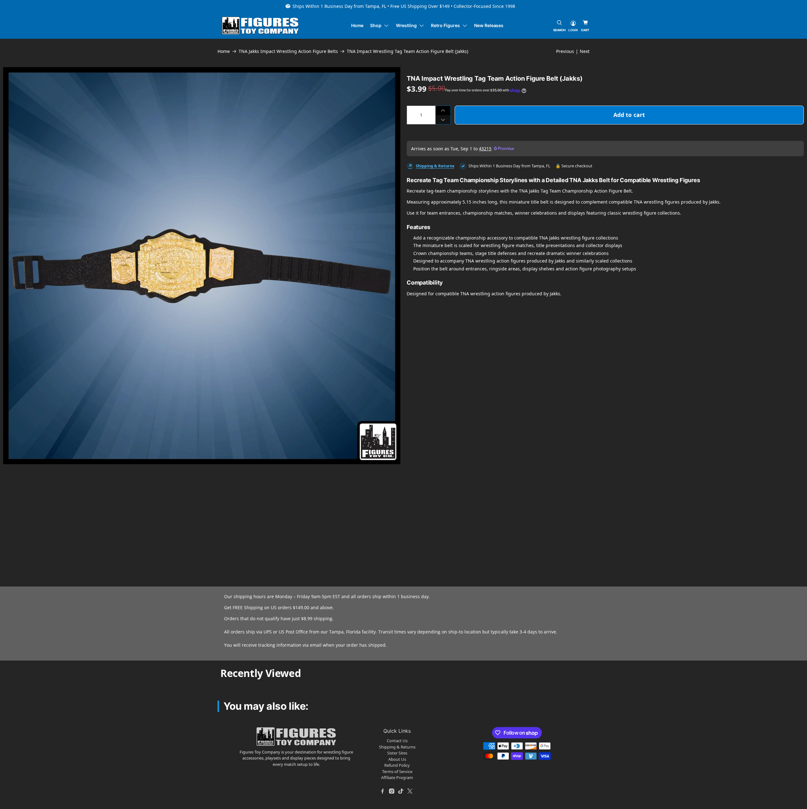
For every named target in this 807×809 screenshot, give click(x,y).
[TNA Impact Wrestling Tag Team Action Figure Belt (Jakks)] (201, 265)
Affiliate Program (397, 777)
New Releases (488, 25)
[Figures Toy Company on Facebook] (382, 791)
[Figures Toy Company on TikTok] (401, 791)
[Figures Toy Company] (260, 26)
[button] (162, 508)
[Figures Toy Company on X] (410, 791)
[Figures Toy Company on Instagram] (392, 791)
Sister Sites (397, 753)
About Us (397, 759)
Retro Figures (445, 25)
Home (357, 25)
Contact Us (397, 740)
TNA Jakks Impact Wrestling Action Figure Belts (288, 51)
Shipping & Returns (435, 166)
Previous (565, 51)
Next (584, 51)
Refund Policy (397, 765)
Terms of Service (397, 771)
